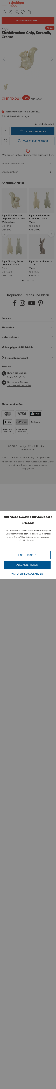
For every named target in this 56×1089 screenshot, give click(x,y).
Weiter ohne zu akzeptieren (27, 573)
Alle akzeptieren (27, 564)
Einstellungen (27, 555)
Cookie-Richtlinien (27, 540)
